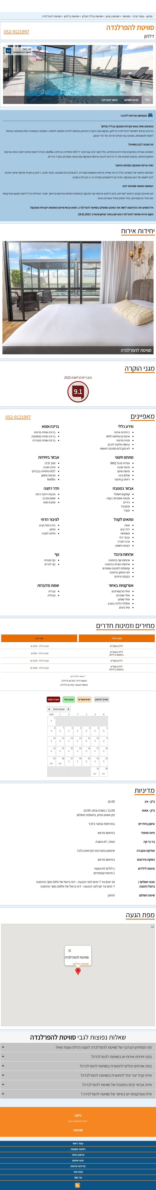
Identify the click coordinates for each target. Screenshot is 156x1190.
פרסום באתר (78, 1154)
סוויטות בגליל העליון (92, 16)
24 (98, 758)
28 (63, 758)
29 (54, 758)
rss (77, 1185)
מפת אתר (78, 1172)
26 (80, 758)
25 (89, 758)
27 (72, 758)
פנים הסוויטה (131, 100)
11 (89, 738)
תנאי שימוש (78, 1160)
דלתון (149, 36)
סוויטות (126, 16)
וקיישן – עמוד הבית (142, 16)
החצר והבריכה (110, 100)
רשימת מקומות (78, 1149)
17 (98, 748)
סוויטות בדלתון (71, 16)
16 (106, 748)
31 (98, 768)
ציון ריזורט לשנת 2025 (78, 377)
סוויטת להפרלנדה (51, 16)
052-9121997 (16, 31)
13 (72, 738)
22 (54, 748)
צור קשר (78, 1177)
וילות (78, 1115)
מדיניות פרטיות (78, 1166)
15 (54, 738)
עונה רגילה (117, 638)
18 (89, 748)
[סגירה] (70, 950)
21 (63, 748)
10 (98, 738)
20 (72, 748)
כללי (147, 100)
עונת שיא (39, 638)
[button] (78, 971)
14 (63, 738)
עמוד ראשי (78, 1143)
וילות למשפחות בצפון (78, 1121)
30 (106, 768)
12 (80, 738)
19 (80, 748)
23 (106, 758)
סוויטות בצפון (112, 16)
